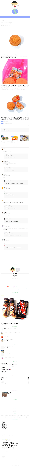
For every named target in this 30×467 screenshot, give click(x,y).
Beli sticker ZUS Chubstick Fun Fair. (9, 357)
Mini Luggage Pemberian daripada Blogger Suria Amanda (9, 364)
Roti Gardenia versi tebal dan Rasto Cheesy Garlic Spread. (12, 332)
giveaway (18, 415)
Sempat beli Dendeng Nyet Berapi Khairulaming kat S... (10, 443)
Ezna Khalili (5, 212)
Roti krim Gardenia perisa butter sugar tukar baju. (10, 328)
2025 (2, 422)
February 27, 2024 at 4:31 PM (9, 155)
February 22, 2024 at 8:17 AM (7, 188)
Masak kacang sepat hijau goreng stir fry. (8, 442)
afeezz (3, 382)
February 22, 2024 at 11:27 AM (7, 213)
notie (3, 380)
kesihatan (22, 415)
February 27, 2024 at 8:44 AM (7, 240)
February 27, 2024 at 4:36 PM (9, 233)
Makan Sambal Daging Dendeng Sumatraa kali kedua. (10, 445)
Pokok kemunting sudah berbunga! (7, 446)
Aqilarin (3, 381)
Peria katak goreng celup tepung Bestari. (8, 447)
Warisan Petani (6, 161)
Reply (4, 191)
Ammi (4, 225)
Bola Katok (8, 154)
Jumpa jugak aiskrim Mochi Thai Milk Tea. (15, 141)
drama (12, 415)
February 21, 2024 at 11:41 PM (7, 175)
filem (15, 415)
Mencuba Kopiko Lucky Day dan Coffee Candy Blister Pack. (10, 323)
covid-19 (9, 415)
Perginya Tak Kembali (10, 392)
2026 (2, 421)
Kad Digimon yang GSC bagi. (6, 444)
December (4, 424)
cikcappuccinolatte (4, 363)
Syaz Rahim (3, 377)
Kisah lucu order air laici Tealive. (8, 339)
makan (28, 415)
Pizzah (3, 379)
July (3, 429)
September (4, 427)
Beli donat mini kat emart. (24, 141)
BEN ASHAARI (4, 366)
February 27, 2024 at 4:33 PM (9, 206)
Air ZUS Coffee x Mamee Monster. (8, 346)
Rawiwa (3, 378)
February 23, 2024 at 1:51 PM (7, 226)
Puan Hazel (5, 187)
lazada (25, 415)
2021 (2, 456)
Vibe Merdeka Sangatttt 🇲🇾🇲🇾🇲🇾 (6, 369)
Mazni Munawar (4, 371)
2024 (2, 423)
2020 (2, 457)
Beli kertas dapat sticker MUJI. (8, 353)
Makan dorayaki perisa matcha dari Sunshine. (5, 141)
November (4, 425)
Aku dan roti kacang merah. (6, 441)
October (3, 426)
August (3, 428)
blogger (6, 415)
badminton (2, 415)
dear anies (5, 239)
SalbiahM (5, 174)
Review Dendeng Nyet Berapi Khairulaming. (8, 448)
